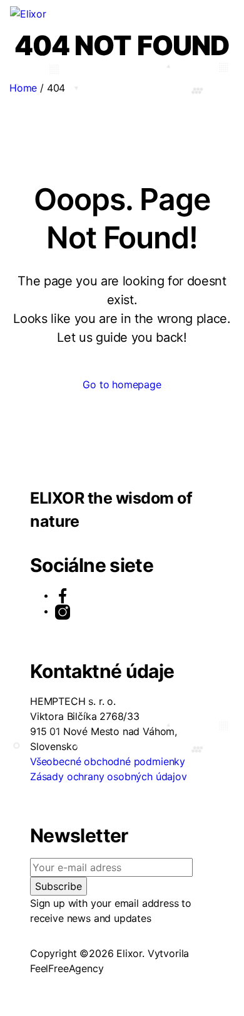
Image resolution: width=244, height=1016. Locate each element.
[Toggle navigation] (57, 16)
